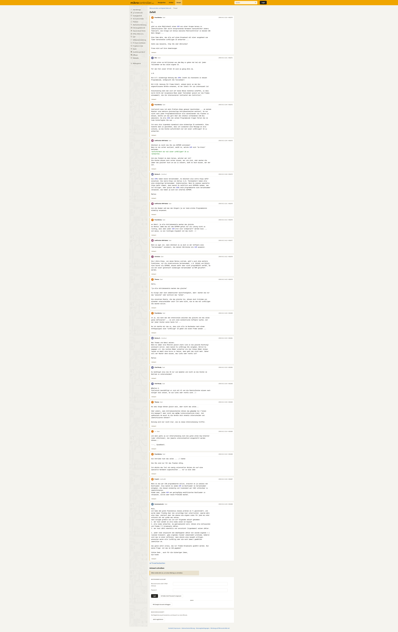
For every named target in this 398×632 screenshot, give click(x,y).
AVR (178, 26)
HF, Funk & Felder (138, 19)
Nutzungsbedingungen (202, 628)
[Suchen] (255, 3)
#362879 (230, 279)
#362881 (230, 338)
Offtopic (135, 55)
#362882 (230, 367)
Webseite (136, 58)
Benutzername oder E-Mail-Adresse (159, 585)
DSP (134, 37)
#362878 (230, 257)
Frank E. (157, 479)
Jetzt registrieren (158, 619)
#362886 (230, 454)
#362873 (230, 141)
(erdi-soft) (163, 479)
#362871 (230, 58)
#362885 (230, 431)
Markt (135, 49)
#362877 (230, 240)
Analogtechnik (137, 16)
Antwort (154, 52)
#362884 (230, 402)
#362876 (230, 220)
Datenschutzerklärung (188, 628)
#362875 (230, 204)
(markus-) (164, 174)
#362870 (230, 17)
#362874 (230, 174)
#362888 (230, 504)
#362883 (230, 384)
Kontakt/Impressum (174, 628)
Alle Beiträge (137, 10)
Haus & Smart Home (139, 31)
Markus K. (157, 174)
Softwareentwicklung (139, 40)
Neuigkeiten (162, 3)
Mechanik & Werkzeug (139, 25)
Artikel (171, 3)
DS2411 (206, 263)
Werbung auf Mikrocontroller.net (220, 628)
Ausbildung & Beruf (139, 52)
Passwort (154, 590)
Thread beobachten (158, 563)
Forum (179, 3)
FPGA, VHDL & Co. (138, 34)
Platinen (135, 22)
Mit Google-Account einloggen (161, 604)
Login (263, 3)
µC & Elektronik (138, 13)
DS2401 (197, 263)
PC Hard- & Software (139, 43)
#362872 (230, 105)
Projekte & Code (138, 46)
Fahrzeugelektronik (139, 28)
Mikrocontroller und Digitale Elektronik (160, 8)
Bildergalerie (137, 63)
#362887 (230, 479)
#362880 (230, 313)
